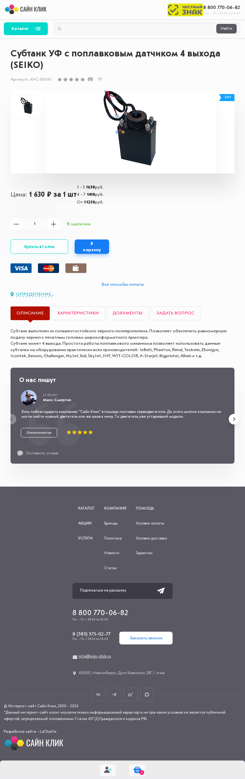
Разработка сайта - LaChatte (30, 732)
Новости (111, 553)
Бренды (111, 523)
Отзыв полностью (38, 432)
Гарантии (144, 553)
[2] (65, 79)
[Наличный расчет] (75, 268)
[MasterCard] (48, 268)
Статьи (110, 568)
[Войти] (108, 769)
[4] (77, 79)
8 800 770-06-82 (221, 7)
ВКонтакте (98, 694)
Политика (113, 538)
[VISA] (21, 268)
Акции (85, 523)
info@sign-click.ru (95, 656)
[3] (71, 79)
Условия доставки (151, 538)
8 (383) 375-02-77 (91, 634)
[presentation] (11, 419)
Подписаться (161, 591)
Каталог (20, 28)
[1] (60, 79)
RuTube (130, 694)
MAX (147, 694)
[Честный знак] (185, 10)
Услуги (85, 538)
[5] (82, 79)
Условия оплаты (150, 523)
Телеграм (114, 694)
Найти (226, 29)
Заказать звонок (146, 638)
